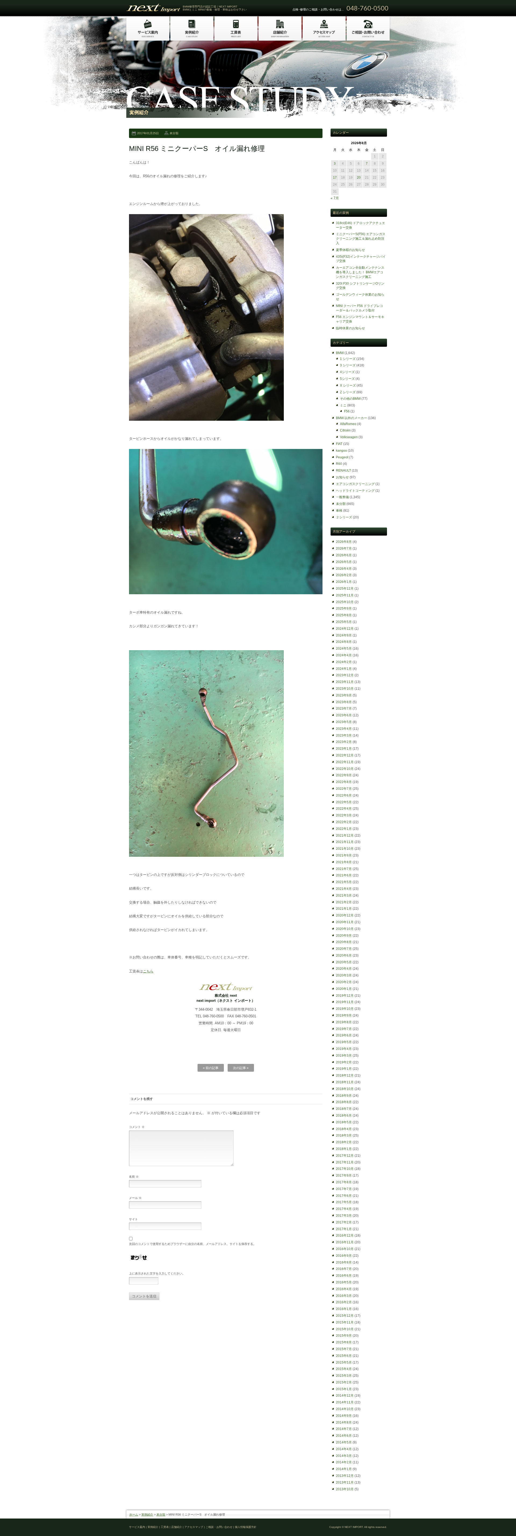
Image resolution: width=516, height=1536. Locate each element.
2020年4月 (344, 969)
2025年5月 (344, 622)
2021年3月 (344, 895)
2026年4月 (344, 569)
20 (359, 177)
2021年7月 (344, 869)
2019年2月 (344, 1062)
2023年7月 (344, 708)
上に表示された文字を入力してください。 (157, 1273)
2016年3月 (344, 1296)
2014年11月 (345, 1402)
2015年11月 (345, 1322)
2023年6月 (344, 715)
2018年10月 (345, 1089)
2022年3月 (344, 815)
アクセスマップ (193, 1527)
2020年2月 (344, 982)
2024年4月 (344, 655)
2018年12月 (345, 1075)
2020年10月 (345, 929)
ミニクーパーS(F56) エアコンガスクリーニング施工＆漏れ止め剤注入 (360, 238)
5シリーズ (347, 379)
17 (335, 177)
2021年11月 (345, 842)
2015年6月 (344, 1356)
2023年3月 (344, 735)
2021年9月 (344, 855)
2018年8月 (344, 1102)
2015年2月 (344, 1382)
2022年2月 (344, 822)
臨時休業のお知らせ (350, 328)
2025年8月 (344, 615)
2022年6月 (344, 795)
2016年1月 (344, 1309)
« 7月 (335, 198)
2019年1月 (344, 1069)
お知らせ (342, 477)
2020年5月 (344, 962)
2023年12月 (345, 675)
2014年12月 (345, 1395)
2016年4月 (344, 1289)
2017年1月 (344, 1229)
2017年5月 (344, 1202)
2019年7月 (344, 1029)
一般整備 (342, 497)
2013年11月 (345, 1482)
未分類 (174, 133)
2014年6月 (344, 1436)
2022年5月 (344, 802)
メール (135, 1197)
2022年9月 (344, 775)
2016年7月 (344, 1269)
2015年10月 (345, 1329)
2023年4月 (344, 729)
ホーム (133, 1514)
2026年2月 (344, 575)
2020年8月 (344, 942)
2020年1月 (344, 989)
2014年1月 (344, 1469)
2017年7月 (344, 1189)
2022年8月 (344, 782)
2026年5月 (344, 562)
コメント (137, 1126)
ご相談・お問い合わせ (219, 1527)
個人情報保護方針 (245, 1527)
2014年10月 (345, 1409)
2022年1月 (344, 829)
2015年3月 (344, 1376)
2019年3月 (344, 1055)
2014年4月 (344, 1449)
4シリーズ (347, 372)
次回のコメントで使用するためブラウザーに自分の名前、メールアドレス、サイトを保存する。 (192, 1243)
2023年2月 (344, 742)
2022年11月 (345, 762)
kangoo (341, 450)
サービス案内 (137, 1527)
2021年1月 (344, 909)
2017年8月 (344, 1182)
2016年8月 (344, 1262)
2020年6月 (344, 955)
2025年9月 (344, 608)
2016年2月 (344, 1302)
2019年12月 (345, 995)
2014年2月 (344, 1462)
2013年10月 (345, 1489)
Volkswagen (349, 437)
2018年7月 (344, 1109)
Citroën (345, 430)
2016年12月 (345, 1235)
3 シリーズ (348, 365)
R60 (339, 464)
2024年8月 (344, 642)
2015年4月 (344, 1369)
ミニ (343, 405)
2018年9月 (344, 1096)
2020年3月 (344, 975)
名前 (134, 1176)
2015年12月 (345, 1316)
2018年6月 (344, 1115)
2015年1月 (344, 1389)
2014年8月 (344, 1422)
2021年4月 (344, 889)
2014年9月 (344, 1416)
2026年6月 (344, 555)
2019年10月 (345, 1009)
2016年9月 (344, 1256)
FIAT (339, 444)
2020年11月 (345, 922)
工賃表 (165, 1527)
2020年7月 (344, 949)
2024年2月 (344, 662)
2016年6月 (344, 1275)
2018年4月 (344, 1129)
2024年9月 (344, 635)
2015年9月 (344, 1335)
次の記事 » (241, 1068)
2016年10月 (345, 1249)
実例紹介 (147, 1514)
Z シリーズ (348, 392)
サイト (133, 1219)
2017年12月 (345, 1156)
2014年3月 (344, 1456)
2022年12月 (345, 755)
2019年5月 (344, 1042)
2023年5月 (344, 722)
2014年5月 (344, 1442)
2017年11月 (345, 1162)
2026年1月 (344, 582)
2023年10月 (345, 689)
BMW (340, 353)
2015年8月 (344, 1342)
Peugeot (342, 457)
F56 (347, 411)
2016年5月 (344, 1282)
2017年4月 (344, 1209)
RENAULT (343, 470)
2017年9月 (344, 1175)
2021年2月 (344, 902)
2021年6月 (344, 875)
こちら (148, 971)
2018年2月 (344, 1142)
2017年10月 (345, 1169)
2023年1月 (344, 749)
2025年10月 (345, 602)
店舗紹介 (176, 1527)
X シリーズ (348, 385)
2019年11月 (345, 1002)
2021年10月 (345, 849)
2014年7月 (344, 1429)
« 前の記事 (210, 1068)
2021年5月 (344, 882)
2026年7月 (344, 548)
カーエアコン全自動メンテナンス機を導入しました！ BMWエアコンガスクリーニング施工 (360, 272)
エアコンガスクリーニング (355, 484)
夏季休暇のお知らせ (350, 250)
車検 (339, 510)
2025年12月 (345, 588)
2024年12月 (345, 629)
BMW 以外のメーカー (351, 418)
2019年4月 (344, 1049)
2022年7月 (344, 789)
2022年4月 (344, 809)
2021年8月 (344, 862)
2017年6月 (344, 1196)
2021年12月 (345, 835)
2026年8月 (344, 542)
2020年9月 (344, 935)
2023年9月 (344, 695)
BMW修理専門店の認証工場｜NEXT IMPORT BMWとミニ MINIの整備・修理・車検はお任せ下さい (215, 8)
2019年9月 (344, 1015)
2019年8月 (344, 1022)
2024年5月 (344, 648)
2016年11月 (345, 1242)
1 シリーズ (348, 359)
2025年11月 (345, 595)
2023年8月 (344, 702)
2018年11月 (345, 1082)
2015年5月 (344, 1362)
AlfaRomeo (348, 424)
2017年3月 (344, 1216)
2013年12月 (345, 1476)
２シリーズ (344, 517)
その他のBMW (350, 399)
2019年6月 (344, 1035)
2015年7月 (344, 1349)
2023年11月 (345, 682)
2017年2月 (344, 1222)
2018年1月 (344, 1149)
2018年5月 (344, 1122)
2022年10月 (345, 769)
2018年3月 (344, 1135)
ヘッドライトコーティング (355, 491)
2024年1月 (344, 669)
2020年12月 (345, 915)
